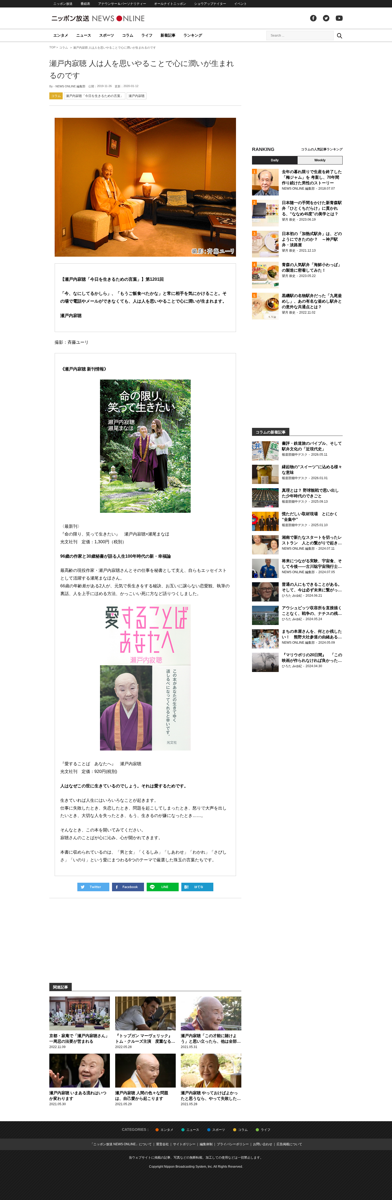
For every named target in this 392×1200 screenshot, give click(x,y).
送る (163, 887)
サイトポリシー (184, 1144)
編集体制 (206, 1144)
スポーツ (106, 35)
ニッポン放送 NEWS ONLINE (108, 18)
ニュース (83, 35)
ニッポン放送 (63, 4)
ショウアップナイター (210, 4)
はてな (197, 887)
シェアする (128, 887)
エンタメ (60, 35)
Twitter (326, 18)
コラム (127, 35)
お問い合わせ (262, 1144)
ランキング (192, 35)
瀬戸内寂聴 (137, 96)
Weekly (320, 160)
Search (339, 35)
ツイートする (93, 887)
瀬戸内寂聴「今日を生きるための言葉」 (94, 96)
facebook (313, 18)
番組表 (85, 4)
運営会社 (162, 1144)
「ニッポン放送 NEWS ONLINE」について (121, 1144)
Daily (275, 160)
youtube (339, 18)
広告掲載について (289, 1144)
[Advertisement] (297, 94)
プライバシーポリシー (233, 1144)
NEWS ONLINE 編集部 (70, 86)
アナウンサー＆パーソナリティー (122, 4)
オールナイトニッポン (170, 4)
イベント (240, 4)
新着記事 (168, 35)
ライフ (147, 35)
